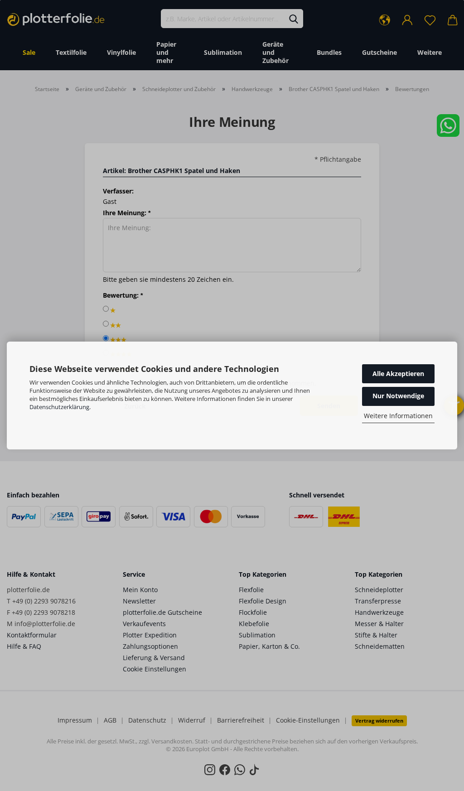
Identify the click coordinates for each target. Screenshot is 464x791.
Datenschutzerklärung (59, 407)
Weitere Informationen (398, 415)
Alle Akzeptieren (398, 373)
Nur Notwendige (398, 395)
